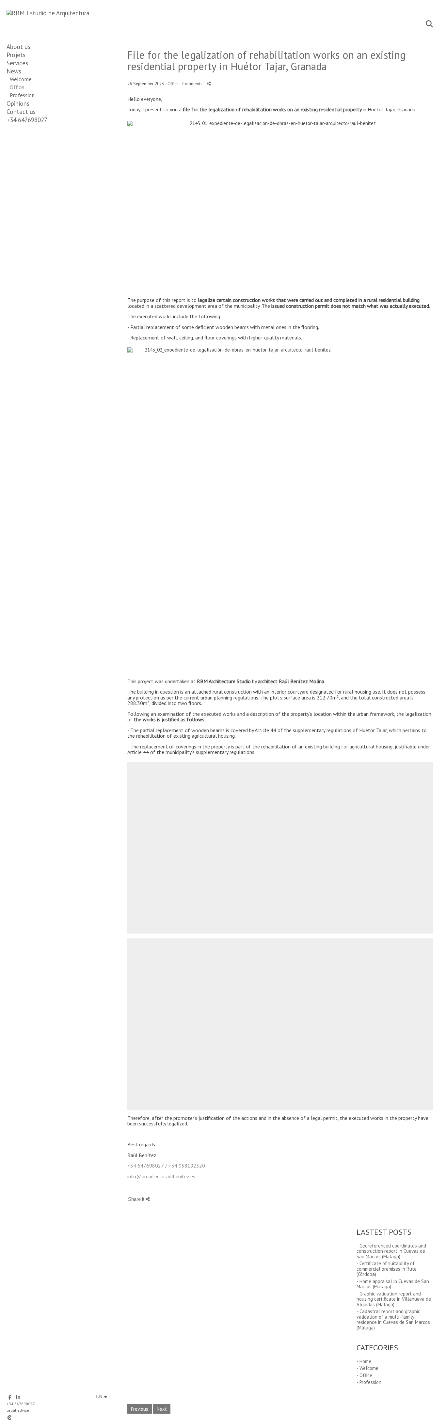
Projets (16, 55)
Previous (139, 1409)
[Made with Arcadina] (49, 1417)
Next (162, 1409)
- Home (364, 1361)
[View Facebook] (10, 1397)
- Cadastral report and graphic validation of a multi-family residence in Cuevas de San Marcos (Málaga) (393, 1319)
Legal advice (18, 1410)
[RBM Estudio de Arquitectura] (48, 13)
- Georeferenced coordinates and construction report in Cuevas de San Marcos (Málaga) (391, 1251)
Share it (137, 1199)
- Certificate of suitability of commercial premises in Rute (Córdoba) (387, 1268)
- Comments (191, 83)
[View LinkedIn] (18, 1397)
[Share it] (208, 83)
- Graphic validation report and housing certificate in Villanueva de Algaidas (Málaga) (394, 1299)
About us (18, 47)
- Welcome (367, 1368)
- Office (364, 1375)
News (14, 71)
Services (17, 63)
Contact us (21, 112)
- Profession (369, 1382)
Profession (22, 95)
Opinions (18, 103)
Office (17, 87)
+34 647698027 (27, 120)
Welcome (21, 79)
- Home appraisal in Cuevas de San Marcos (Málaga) (393, 1284)
